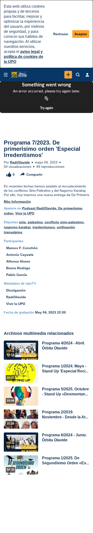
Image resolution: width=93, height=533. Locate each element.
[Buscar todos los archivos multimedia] (78, 75)
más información (17, 201)
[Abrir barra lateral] (6, 75)
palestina (35, 222)
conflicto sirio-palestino (64, 222)
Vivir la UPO (24, 213)
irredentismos (43, 227)
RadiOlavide (20, 162)
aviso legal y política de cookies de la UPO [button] (23, 57)
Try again (46, 108)
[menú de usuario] (87, 75)
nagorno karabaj (17, 227)
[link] (68, 75)
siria (22, 222)
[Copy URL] (46, 98)
